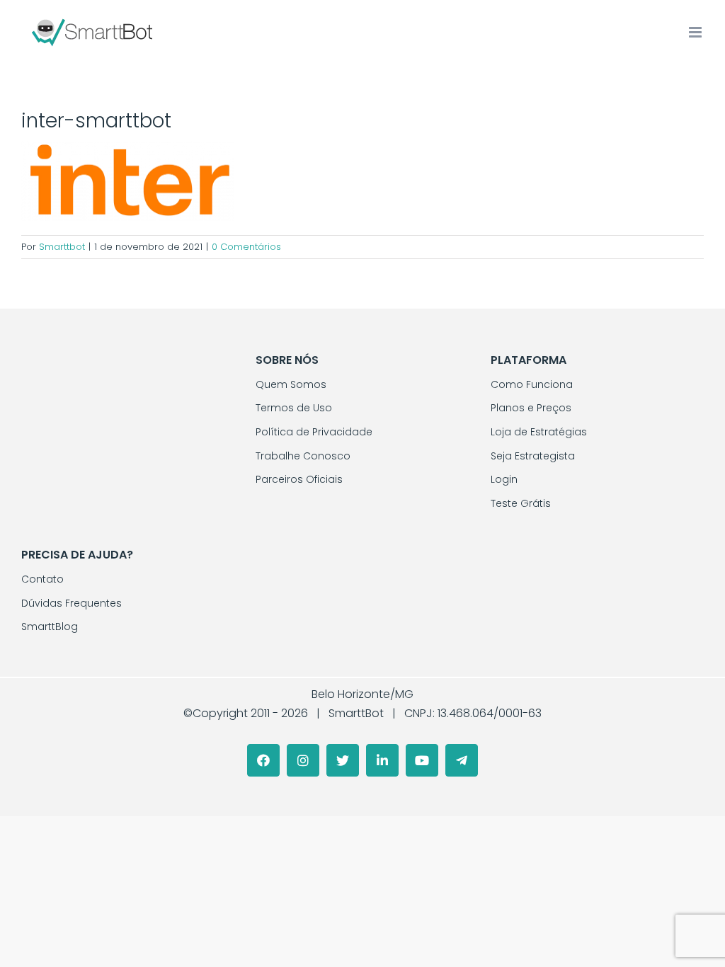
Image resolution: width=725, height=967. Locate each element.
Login (504, 479)
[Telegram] (461, 760)
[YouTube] (422, 760)
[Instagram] (303, 760)
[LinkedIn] (382, 760)
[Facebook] (263, 760)
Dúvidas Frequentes (71, 603)
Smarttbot (62, 246)
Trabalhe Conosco (303, 456)
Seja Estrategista (533, 456)
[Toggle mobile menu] (696, 32)
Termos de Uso (294, 408)
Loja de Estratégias (539, 432)
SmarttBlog (49, 626)
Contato (42, 579)
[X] (342, 760)
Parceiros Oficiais (299, 479)
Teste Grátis (521, 503)
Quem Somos (291, 384)
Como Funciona (532, 384)
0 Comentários (246, 246)
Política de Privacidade (314, 432)
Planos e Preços (531, 408)
